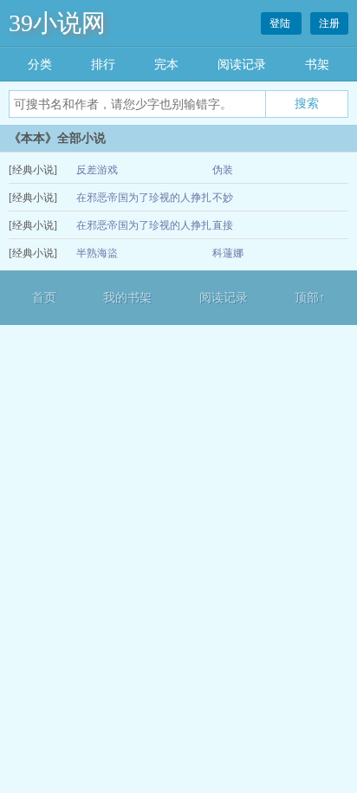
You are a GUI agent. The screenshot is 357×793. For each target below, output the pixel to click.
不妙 (222, 198)
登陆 (281, 23)
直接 (222, 225)
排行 (103, 64)
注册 (329, 23)
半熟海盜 (97, 253)
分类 (40, 64)
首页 (44, 297)
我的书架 (127, 297)
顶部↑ (310, 297)
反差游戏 (97, 170)
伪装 (222, 170)
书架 (317, 64)
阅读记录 (241, 64)
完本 (166, 64)
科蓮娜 (227, 253)
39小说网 (57, 23)
